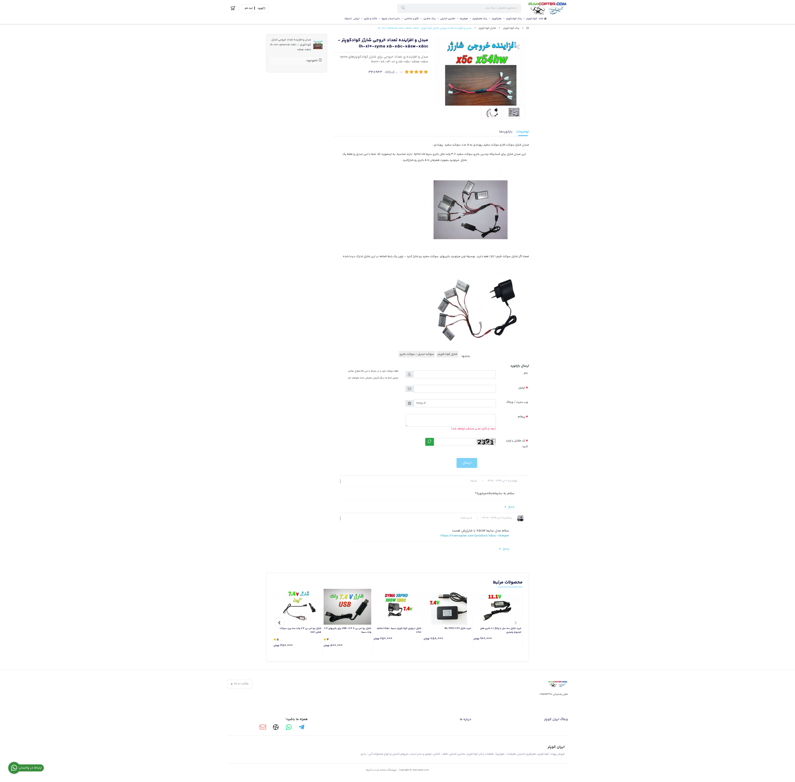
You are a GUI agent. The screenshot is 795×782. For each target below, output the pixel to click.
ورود (260, 8)
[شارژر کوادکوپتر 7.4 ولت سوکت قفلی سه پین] (297, 607)
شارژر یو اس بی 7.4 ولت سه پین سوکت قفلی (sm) (300, 630)
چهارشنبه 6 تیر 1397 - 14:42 (502, 481)
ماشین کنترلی (447, 19)
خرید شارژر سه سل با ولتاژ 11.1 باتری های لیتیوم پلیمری (500, 630)
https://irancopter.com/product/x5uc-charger (475, 535)
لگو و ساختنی (411, 19)
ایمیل (521, 388)
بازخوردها (506, 131)
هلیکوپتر (496, 19)
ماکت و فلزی (370, 19)
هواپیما (464, 19)
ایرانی (356, 19)
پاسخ (511, 507)
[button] (340, 481)
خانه (541, 19)
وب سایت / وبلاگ (517, 402)
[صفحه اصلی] (527, 28)
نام (526, 373)
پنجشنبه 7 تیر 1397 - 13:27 (497, 518)
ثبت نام (249, 8)
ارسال (467, 462)
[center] (403, 8)
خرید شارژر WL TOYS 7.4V (457, 628)
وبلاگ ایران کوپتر (556, 719)
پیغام (521, 416)
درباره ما (465, 719)
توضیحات (522, 131)
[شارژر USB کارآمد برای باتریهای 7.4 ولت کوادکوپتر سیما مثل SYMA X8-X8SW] (347, 607)
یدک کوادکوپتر (514, 19)
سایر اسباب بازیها (391, 19)
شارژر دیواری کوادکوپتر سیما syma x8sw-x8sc (399, 630)
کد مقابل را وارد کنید (517, 444)
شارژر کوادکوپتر (487, 28)
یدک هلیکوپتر (479, 19)
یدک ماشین (429, 19)
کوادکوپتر (531, 19)
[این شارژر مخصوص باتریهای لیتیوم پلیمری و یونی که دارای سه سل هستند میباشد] (497, 607)
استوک (348, 19)
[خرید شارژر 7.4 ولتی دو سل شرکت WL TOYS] (447, 607)
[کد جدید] (429, 442)
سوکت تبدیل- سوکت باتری (417, 354)
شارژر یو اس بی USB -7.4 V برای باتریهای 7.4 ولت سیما (347, 630)
